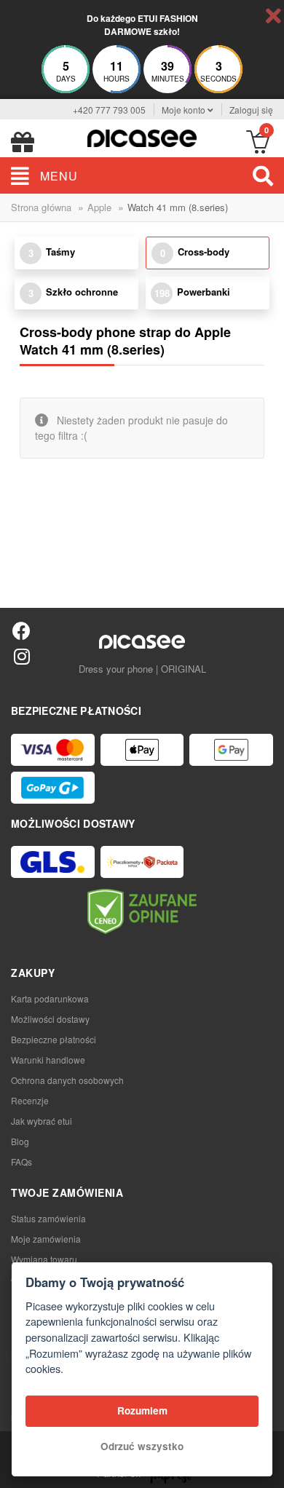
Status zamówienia (48, 1218)
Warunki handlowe (48, 1059)
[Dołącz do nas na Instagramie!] (21, 655)
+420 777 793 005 (109, 109)
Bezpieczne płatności (53, 1039)
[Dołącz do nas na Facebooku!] (21, 630)
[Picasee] (142, 136)
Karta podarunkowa (50, 998)
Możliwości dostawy (50, 1019)
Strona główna (41, 207)
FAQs (21, 1161)
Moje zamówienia (46, 1238)
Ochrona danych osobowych (67, 1080)
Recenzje (30, 1100)
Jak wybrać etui (41, 1121)
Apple (99, 207)
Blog (20, 1141)
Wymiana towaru (44, 1259)
